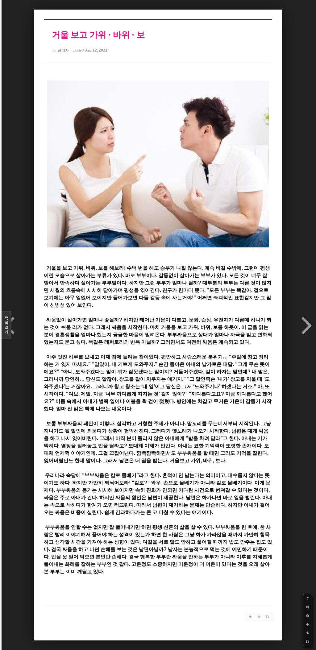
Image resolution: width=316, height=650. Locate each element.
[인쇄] (307, 641)
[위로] (307, 624)
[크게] (307, 607)
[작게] (307, 615)
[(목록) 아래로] (307, 633)
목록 (6, 325)
